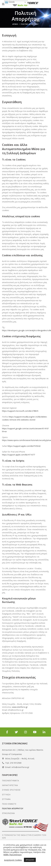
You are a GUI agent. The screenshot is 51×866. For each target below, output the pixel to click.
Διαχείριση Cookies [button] (13, 860)
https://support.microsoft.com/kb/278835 (20, 411)
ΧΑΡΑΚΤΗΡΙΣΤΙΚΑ (10, 785)
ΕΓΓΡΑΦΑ (6, 799)
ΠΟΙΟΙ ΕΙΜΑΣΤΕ (9, 804)
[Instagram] (25, 732)
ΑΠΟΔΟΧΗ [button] (30, 860)
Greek (11, 2)
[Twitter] (16, 732)
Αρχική (15, 24)
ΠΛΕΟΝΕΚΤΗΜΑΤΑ (10, 780)
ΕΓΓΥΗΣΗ (6, 794)
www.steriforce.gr (21, 47)
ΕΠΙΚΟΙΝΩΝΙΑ (8, 813)
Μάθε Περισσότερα (12, 854)
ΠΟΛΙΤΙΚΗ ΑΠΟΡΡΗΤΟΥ (12, 808)
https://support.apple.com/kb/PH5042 (24, 446)
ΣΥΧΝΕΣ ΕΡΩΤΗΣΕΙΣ (11, 790)
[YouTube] (35, 732)
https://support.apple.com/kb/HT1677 (18, 454)
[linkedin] (44, 732)
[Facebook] (7, 732)
